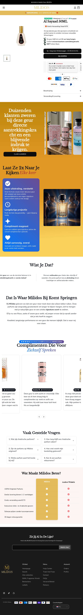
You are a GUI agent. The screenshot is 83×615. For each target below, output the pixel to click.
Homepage (26, 568)
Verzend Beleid (48, 582)
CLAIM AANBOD (20, 154)
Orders (66, 568)
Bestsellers (26, 582)
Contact (46, 575)
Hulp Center (47, 568)
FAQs (45, 578)
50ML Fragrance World (30, 578)
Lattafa (24, 585)
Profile (66, 572)
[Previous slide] (4, 2)
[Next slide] (79, 2)
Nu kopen (62, 56)
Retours (46, 585)
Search (24, 572)
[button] (3, 7)
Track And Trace (49, 572)
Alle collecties (27, 575)
